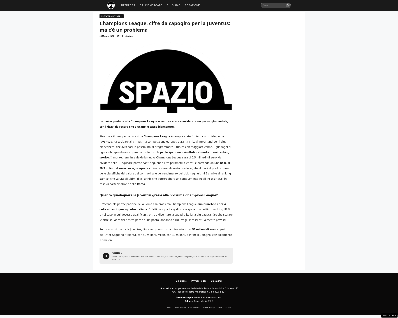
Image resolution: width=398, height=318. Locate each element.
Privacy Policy (198, 280)
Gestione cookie (389, 315)
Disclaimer (216, 280)
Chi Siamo (181, 280)
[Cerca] (288, 5)
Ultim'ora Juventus (111, 16)
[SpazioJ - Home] (111, 5)
